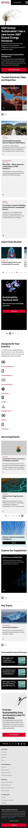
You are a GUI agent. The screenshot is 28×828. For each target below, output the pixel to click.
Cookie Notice (10, 817)
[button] (2, 114)
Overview (3, 767)
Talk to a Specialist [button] (14, 69)
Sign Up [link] (14, 542)
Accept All (14, 825)
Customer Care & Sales (7, 782)
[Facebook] (13, 744)
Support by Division (6, 785)
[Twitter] (10, 744)
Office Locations (5, 790)
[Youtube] (18, 744)
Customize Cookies (14, 820)
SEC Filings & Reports (6, 775)
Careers (3, 797)
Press (2, 760)
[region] (14, 816)
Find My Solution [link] (14, 735)
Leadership (4, 803)
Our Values (4, 752)
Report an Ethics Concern (7, 787)
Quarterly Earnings (5, 772)
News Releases (5, 770)
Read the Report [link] (14, 312)
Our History (4, 754)
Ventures (3, 757)
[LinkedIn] (21, 744)
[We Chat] (24, 744)
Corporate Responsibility (7, 800)
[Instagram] (15, 744)
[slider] (14, 100)
